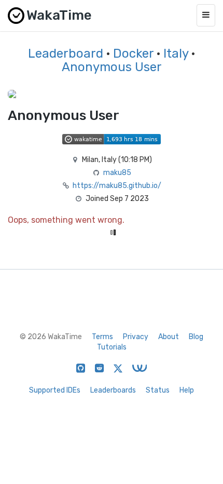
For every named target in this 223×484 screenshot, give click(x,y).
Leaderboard (65, 53)
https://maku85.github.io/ (117, 185)
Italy (175, 53)
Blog (196, 336)
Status (158, 390)
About (168, 336)
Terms (102, 336)
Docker (133, 53)
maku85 (117, 172)
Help (186, 390)
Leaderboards (113, 390)
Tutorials (112, 347)
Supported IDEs (54, 390)
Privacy (135, 336)
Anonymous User (112, 67)
